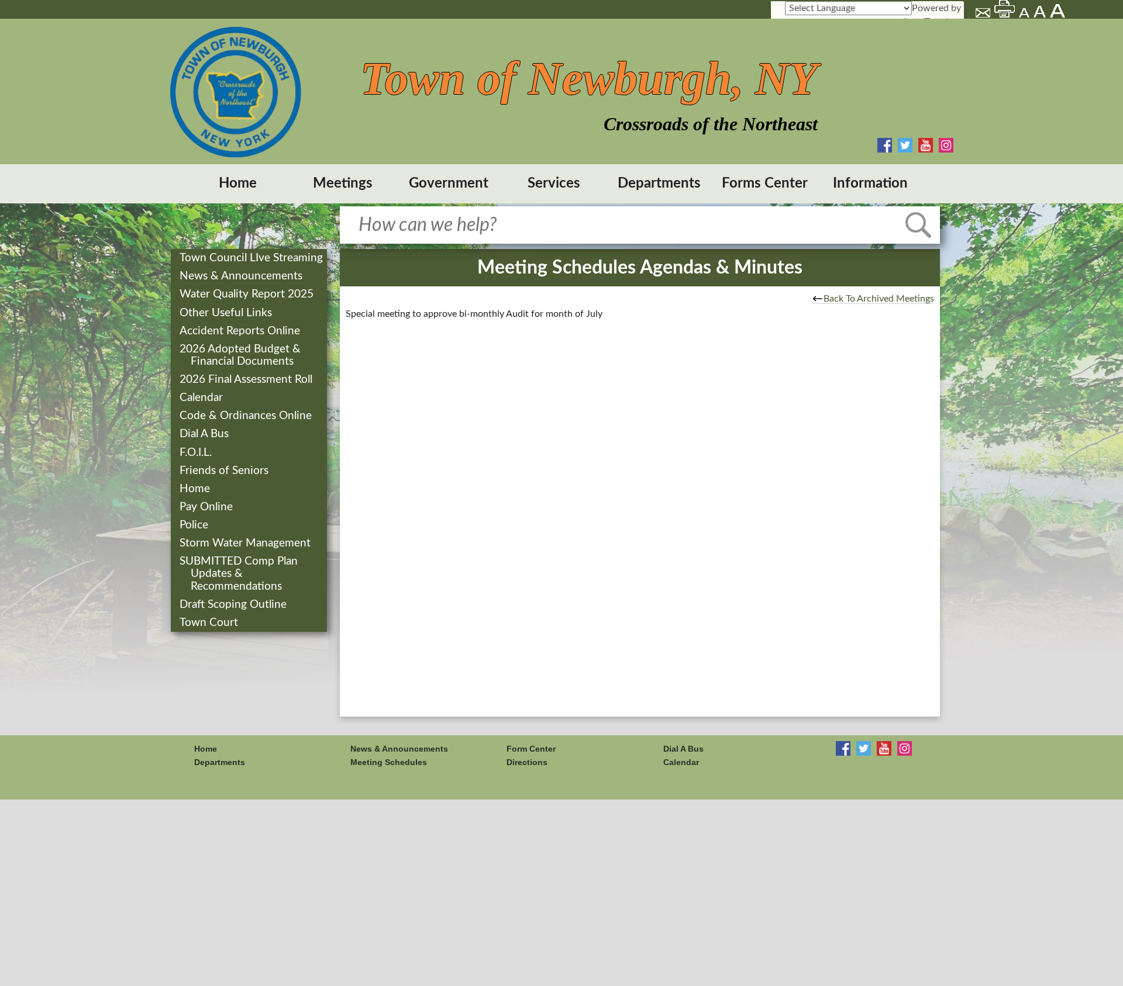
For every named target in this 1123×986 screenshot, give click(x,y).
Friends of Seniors (225, 470)
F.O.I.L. (197, 452)
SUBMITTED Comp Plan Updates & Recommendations (240, 573)
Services (554, 184)
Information (870, 184)
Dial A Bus (205, 434)
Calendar (202, 397)
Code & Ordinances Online (247, 415)
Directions (527, 762)
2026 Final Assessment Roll (247, 379)
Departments (659, 184)
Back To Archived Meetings (879, 298)
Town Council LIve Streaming (252, 258)
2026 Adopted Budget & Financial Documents (241, 355)
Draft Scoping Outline (234, 604)
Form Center (531, 748)
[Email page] (984, 14)
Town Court (210, 622)
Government (448, 184)
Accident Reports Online (241, 331)
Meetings (343, 184)
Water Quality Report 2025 (248, 294)
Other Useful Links (227, 313)
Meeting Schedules (388, 762)
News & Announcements (242, 276)
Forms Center (765, 184)
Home (238, 184)
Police (195, 525)
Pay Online (207, 507)
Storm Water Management (246, 543)
